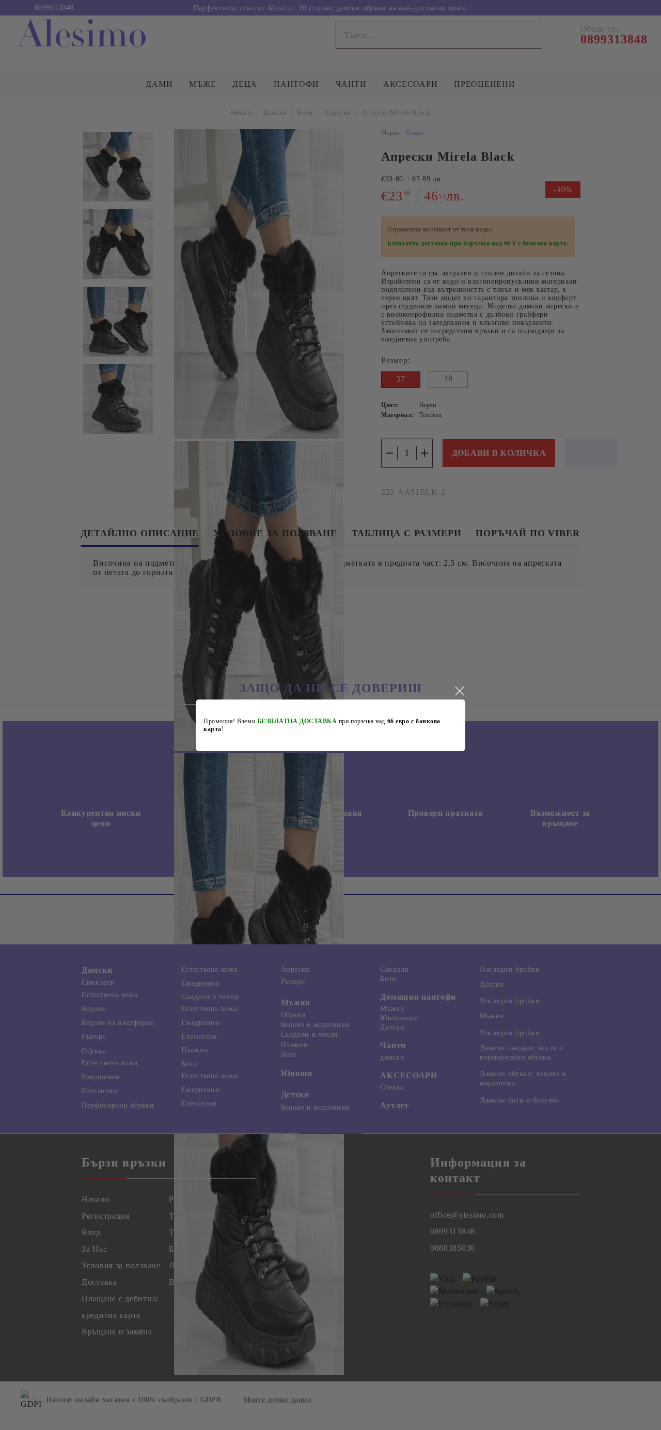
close (459, 691)
